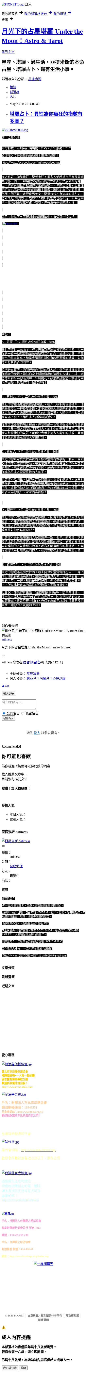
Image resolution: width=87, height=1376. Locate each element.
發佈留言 (8, 718)
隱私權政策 (72, 1315)
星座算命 (33, 673)
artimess (7, 639)
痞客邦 (28, 662)
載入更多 (8, 693)
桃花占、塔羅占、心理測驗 (46, 678)
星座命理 (34, 79)
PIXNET (19, 1315)
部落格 (14, 92)
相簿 (13, 87)
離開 (23, 1368)
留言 (37, 662)
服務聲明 (43, 1319)
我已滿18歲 (10, 1368)
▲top (5, 685)
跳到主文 (8, 52)
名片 (13, 97)
